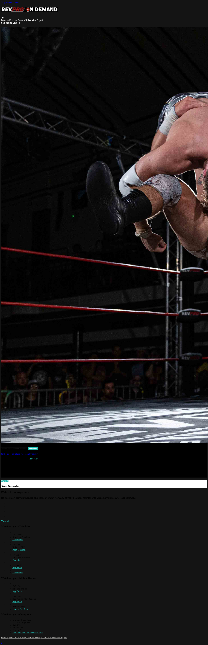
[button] (3, 17)
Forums (13, 20)
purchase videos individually (25, 454)
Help (10, 637)
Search (21, 20)
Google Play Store (20, 609)
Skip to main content (10, 2)
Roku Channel (18, 550)
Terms (16, 637)
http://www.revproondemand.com (27, 632)
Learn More (17, 539)
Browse (5, 20)
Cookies (31, 637)
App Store (17, 560)
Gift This (5, 454)
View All (33, 458)
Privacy (23, 637)
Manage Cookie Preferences (48, 637)
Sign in (40, 20)
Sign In (16, 23)
